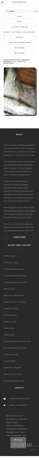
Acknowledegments (14, 435)
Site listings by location (15, 416)
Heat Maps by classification (16, 429)
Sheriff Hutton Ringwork (13, 368)
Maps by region (12, 422)
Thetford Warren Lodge (20, 42)
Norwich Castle (9, 361)
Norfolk (19, 37)
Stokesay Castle (10, 322)
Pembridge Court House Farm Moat (17, 341)
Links (24, 435)
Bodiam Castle (9, 256)
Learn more (19, 237)
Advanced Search (13, 432)
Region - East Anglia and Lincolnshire (20, 32)
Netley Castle (9, 335)
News (22, 432)
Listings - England (19, 27)
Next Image (19, 53)
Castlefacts (19, 2)
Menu (19, 21)
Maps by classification (14, 426)
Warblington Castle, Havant (14, 269)
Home (19, 16)
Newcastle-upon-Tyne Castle (15, 348)
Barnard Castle (9, 289)
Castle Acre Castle (11, 355)
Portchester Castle (11, 263)
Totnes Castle (9, 328)
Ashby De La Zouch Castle (14, 295)
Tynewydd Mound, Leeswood (15, 276)
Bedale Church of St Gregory (15, 302)
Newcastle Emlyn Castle (13, 374)
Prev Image (19, 48)
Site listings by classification (16, 419)
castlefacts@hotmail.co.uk (19, 398)
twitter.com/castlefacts (18, 405)
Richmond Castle (10, 315)
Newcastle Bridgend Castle (14, 381)
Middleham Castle (10, 309)
